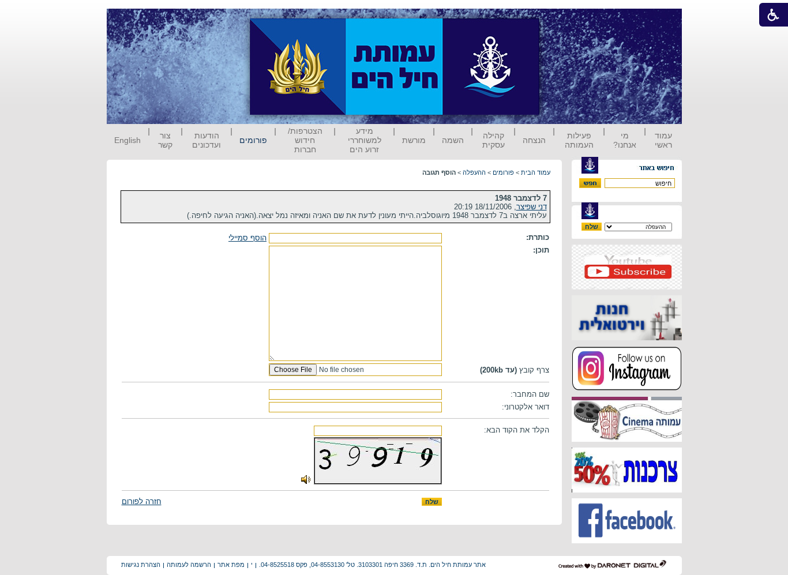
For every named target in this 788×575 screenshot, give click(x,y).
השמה (453, 140)
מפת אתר (231, 564)
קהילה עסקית (493, 140)
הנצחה (534, 140)
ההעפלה (474, 172)
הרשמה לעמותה (189, 564)
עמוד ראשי (663, 140)
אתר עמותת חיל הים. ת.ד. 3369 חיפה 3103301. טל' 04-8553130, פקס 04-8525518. (372, 564)
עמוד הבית (535, 172)
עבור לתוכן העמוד (560, 20)
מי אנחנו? (624, 140)
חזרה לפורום (142, 501)
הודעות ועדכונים (206, 140)
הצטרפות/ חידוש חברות (305, 140)
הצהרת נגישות (140, 564)
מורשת (414, 140)
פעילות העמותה (579, 140)
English (127, 140)
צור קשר (165, 140)
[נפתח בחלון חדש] (627, 287)
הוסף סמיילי (247, 238)
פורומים (253, 140)
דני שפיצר (531, 206)
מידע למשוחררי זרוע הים (364, 140)
